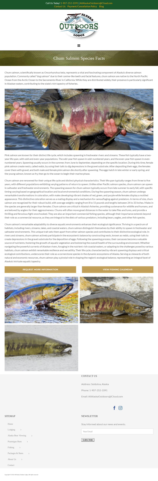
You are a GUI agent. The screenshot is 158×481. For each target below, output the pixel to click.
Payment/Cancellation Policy (82, 6)
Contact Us (60, 6)
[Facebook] (114, 408)
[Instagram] (120, 408)
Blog (101, 6)
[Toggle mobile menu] (79, 45)
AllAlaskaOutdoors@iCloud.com (96, 3)
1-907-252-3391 (98, 390)
